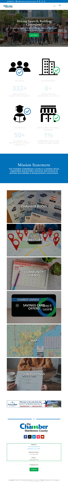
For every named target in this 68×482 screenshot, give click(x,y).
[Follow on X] (30, 437)
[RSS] (44, 1)
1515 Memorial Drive (34, 446)
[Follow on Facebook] (25, 437)
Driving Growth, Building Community (34, 23)
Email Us (34, 469)
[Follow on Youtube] (42, 437)
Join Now (34, 35)
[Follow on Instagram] (38, 437)
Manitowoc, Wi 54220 (34, 449)
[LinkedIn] (39, 1)
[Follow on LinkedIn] (34, 437)
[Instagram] (42, 1)
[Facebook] (37, 1)
